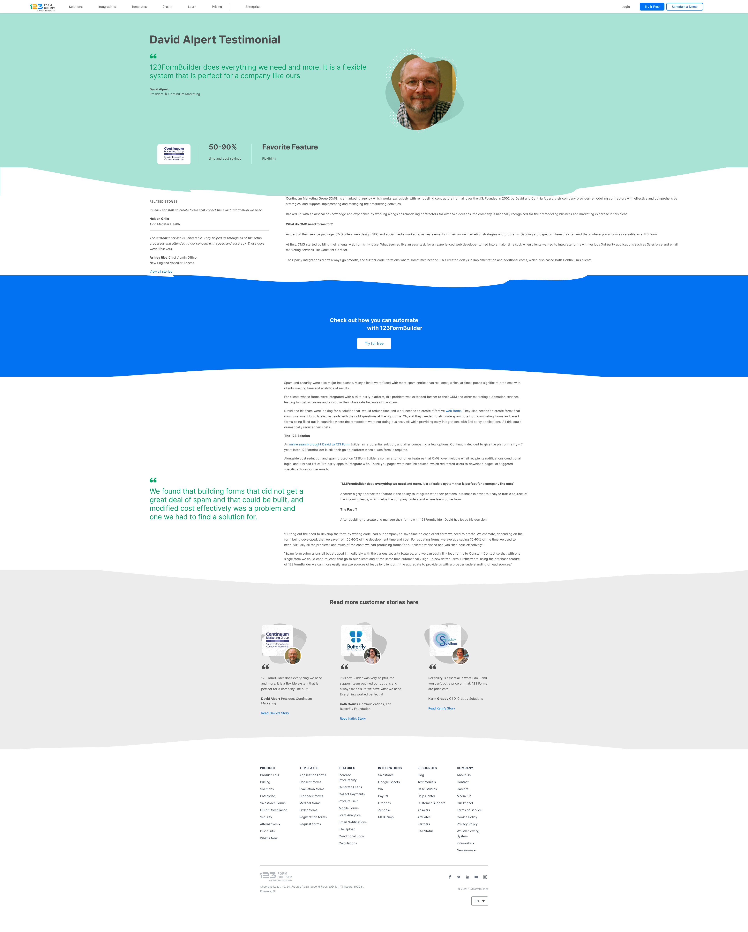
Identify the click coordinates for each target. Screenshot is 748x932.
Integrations (107, 7)
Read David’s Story (275, 713)
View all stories (161, 271)
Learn (192, 7)
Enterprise (252, 7)
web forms (453, 411)
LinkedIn (467, 877)
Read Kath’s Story (353, 718)
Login (626, 7)
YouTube (476, 877)
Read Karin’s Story (441, 708)
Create (167, 7)
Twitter (459, 877)
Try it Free (652, 7)
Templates (139, 7)
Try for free (374, 343)
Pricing (217, 7)
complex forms (346, 328)
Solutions (76, 7)
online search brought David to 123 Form (319, 444)
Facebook (450, 877)
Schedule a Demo (685, 7)
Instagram (485, 877)
